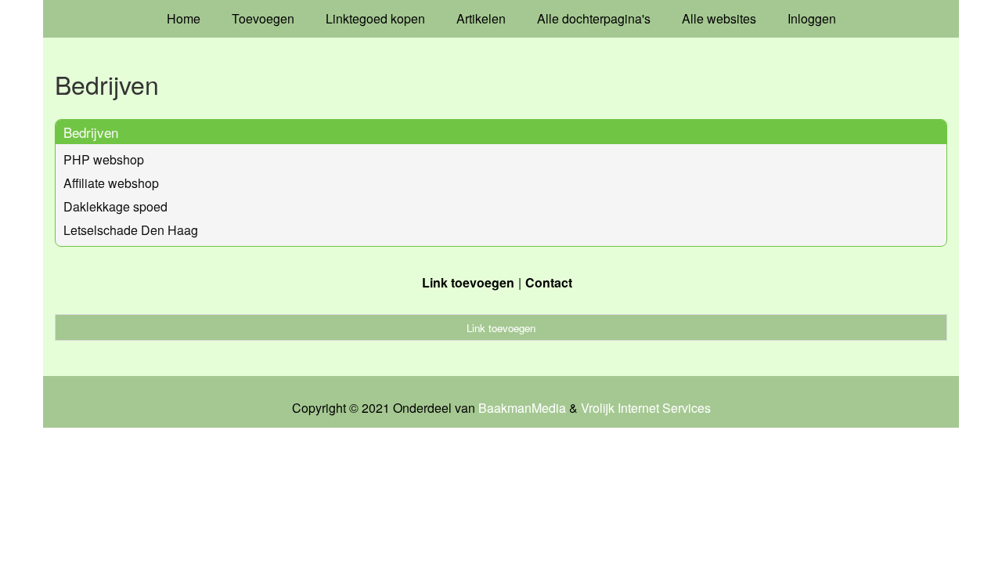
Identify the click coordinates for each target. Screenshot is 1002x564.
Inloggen (812, 18)
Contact (548, 282)
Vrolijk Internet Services (646, 408)
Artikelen (481, 18)
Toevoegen (263, 18)
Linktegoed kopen (375, 18)
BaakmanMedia (522, 408)
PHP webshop (103, 159)
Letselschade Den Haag (130, 230)
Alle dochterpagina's (594, 18)
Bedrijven (90, 132)
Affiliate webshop (111, 183)
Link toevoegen (468, 282)
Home (183, 18)
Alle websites (719, 18)
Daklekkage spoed (115, 206)
